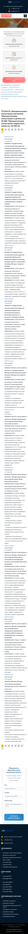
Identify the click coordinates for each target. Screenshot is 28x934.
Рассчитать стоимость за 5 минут (14, 80)
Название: (8, 144)
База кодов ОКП (7, 884)
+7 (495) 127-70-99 (15, 8)
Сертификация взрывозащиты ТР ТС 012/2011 (12, 906)
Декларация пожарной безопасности (12, 857)
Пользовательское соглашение (14, 931)
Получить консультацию (14, 817)
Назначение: (8, 171)
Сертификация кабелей (9, 916)
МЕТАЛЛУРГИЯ (14, 88)
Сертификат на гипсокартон (10, 909)
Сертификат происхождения (10, 867)
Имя (5, 785)
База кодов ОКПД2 (7, 887)
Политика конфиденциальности (14, 929)
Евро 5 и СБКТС (7, 860)
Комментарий (8, 800)
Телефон (6, 792)
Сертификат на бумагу (8, 903)
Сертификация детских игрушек (11, 914)
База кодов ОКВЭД (7, 882)
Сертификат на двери (8, 912)
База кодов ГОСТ (7, 879)
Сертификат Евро (7, 862)
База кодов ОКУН (7, 889)
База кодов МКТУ (7, 876)
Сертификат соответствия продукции (12, 853)
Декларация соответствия (9, 855)
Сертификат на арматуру (9, 901)
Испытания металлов (7, 90)
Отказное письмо (7, 865)
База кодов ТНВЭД (7, 891)
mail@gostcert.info (15, 11)
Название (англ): (10, 158)
